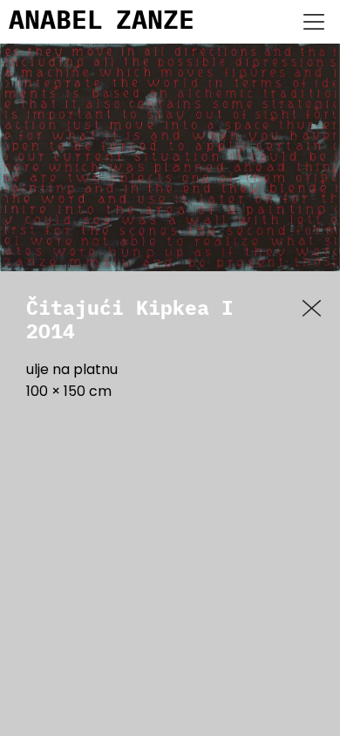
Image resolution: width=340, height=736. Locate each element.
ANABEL (56, 22)
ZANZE (155, 22)
